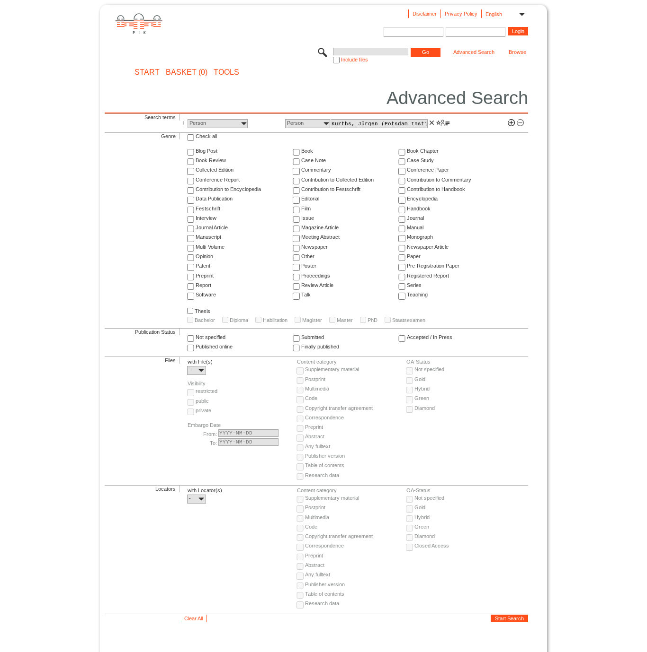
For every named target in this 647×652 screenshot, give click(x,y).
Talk (306, 294)
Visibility (197, 383)
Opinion (204, 256)
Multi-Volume (210, 247)
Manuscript (208, 237)
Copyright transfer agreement (339, 408)
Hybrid (422, 388)
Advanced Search (473, 52)
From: (210, 434)
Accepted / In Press (429, 337)
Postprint (315, 379)
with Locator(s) (205, 490)
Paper (414, 256)
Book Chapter (423, 151)
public (202, 401)
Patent (203, 266)
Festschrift (208, 208)
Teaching (417, 294)
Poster (308, 266)
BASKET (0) (186, 72)
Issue (307, 218)
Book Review (211, 160)
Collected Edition (215, 170)
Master (345, 320)
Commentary (316, 170)
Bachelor (205, 320)
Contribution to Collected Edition (337, 180)
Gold (419, 379)
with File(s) (200, 362)
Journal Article (212, 227)
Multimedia (317, 388)
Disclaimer (425, 14)
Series (414, 285)
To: (213, 443)
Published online (214, 346)
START (147, 72)
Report (203, 285)
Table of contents (324, 465)
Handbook (419, 208)
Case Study (420, 160)
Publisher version (325, 456)
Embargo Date (204, 425)
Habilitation (275, 320)
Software (206, 294)
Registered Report (428, 275)
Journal (415, 218)
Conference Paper (428, 170)
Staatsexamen (408, 320)
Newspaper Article (428, 247)
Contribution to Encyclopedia (228, 189)
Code (311, 398)
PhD (372, 320)
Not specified (210, 337)
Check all (206, 136)
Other (308, 256)
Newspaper (314, 247)
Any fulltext (317, 446)
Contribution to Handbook (436, 189)
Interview (206, 218)
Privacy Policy (461, 14)
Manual (415, 227)
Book (307, 151)
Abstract (314, 436)
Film (306, 208)
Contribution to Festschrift (330, 189)
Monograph (420, 237)
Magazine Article (320, 227)
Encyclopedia (422, 198)
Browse (517, 52)
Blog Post (206, 151)
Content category (317, 362)
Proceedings (315, 275)
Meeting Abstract (320, 237)
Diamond (424, 408)
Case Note (313, 160)
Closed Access (431, 545)
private (203, 410)
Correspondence (324, 417)
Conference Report (218, 180)
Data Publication (214, 198)
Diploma (239, 320)
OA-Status (418, 362)
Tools (226, 72)
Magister (312, 320)
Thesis (202, 311)
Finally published (320, 346)
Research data (322, 475)
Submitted (312, 337)
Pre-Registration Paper (433, 266)
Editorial (310, 198)
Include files (354, 59)
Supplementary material (332, 369)
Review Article (317, 285)
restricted (206, 391)
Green (421, 398)
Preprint (205, 275)
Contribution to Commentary (439, 180)
